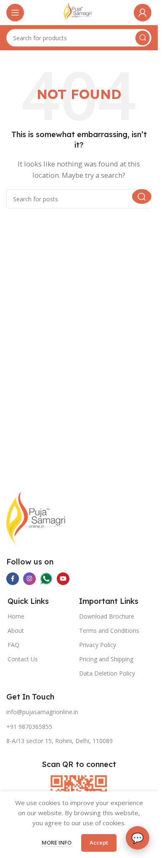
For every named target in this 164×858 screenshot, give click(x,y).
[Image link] (36, 519)
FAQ (13, 645)
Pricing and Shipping (106, 659)
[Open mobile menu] (15, 12)
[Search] (142, 38)
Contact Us (23, 659)
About (16, 630)
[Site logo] (78, 12)
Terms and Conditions (109, 630)
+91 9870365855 (29, 727)
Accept (99, 842)
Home (16, 616)
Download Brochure (106, 616)
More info (57, 842)
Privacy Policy (97, 645)
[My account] (143, 12)
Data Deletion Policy (107, 673)
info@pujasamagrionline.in (42, 712)
